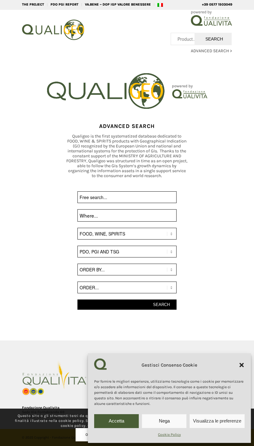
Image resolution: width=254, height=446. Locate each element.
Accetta (116, 420)
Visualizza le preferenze (217, 420)
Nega (164, 420)
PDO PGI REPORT (64, 4)
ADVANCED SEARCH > (211, 50)
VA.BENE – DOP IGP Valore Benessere (118, 4)
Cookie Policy (169, 434)
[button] (242, 365)
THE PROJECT (33, 4)
